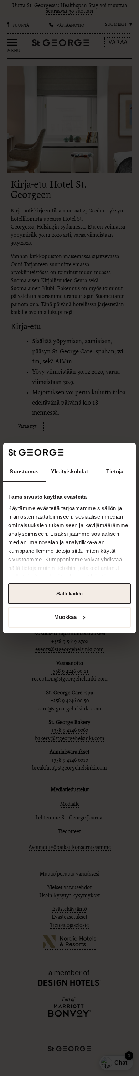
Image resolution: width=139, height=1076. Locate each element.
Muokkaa (65, 617)
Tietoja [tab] (114, 471)
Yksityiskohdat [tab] (69, 471)
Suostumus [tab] (24, 471)
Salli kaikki (69, 594)
